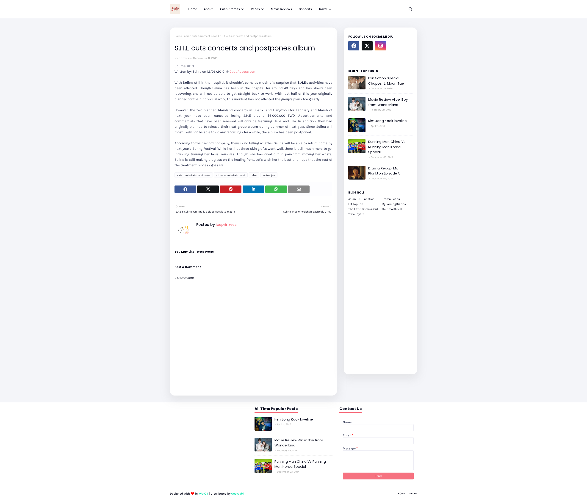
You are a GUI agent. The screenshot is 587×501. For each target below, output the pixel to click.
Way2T (203, 493)
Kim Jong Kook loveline (387, 120)
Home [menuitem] (192, 9)
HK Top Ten (355, 204)
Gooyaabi (237, 493)
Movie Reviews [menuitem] (281, 9)
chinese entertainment (230, 175)
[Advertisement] (380, 292)
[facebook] (353, 45)
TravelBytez (356, 214)
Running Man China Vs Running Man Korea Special (386, 146)
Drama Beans (391, 199)
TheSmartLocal (392, 209)
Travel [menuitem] (323, 9)
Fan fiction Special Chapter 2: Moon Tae (386, 81)
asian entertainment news (200, 36)
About (413, 493)
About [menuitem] (208, 9)
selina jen (269, 175)
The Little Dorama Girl (363, 209)
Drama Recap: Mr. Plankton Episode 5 (384, 171)
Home (178, 36)
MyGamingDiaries (394, 204)
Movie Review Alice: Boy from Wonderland (388, 102)
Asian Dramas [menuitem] (229, 9)
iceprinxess (182, 58)
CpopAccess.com (243, 71)
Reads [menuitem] (255, 9)
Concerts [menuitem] (305, 9)
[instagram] (380, 45)
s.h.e (254, 175)
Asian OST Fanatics (361, 199)
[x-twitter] (367, 45)
